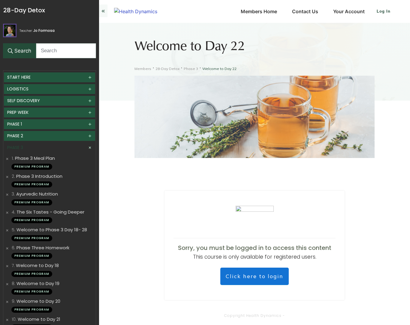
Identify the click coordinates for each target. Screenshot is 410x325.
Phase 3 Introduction (39, 176)
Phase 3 (15, 147)
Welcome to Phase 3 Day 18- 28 (52, 229)
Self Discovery (23, 101)
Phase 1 (14, 124)
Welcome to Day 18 (37, 265)
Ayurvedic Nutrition (37, 194)
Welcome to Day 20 (38, 301)
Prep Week (18, 112)
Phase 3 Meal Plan (35, 158)
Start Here (19, 77)
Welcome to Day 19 (38, 283)
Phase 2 (15, 136)
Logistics (18, 89)
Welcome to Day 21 (39, 319)
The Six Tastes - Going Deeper (50, 212)
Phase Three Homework (43, 248)
